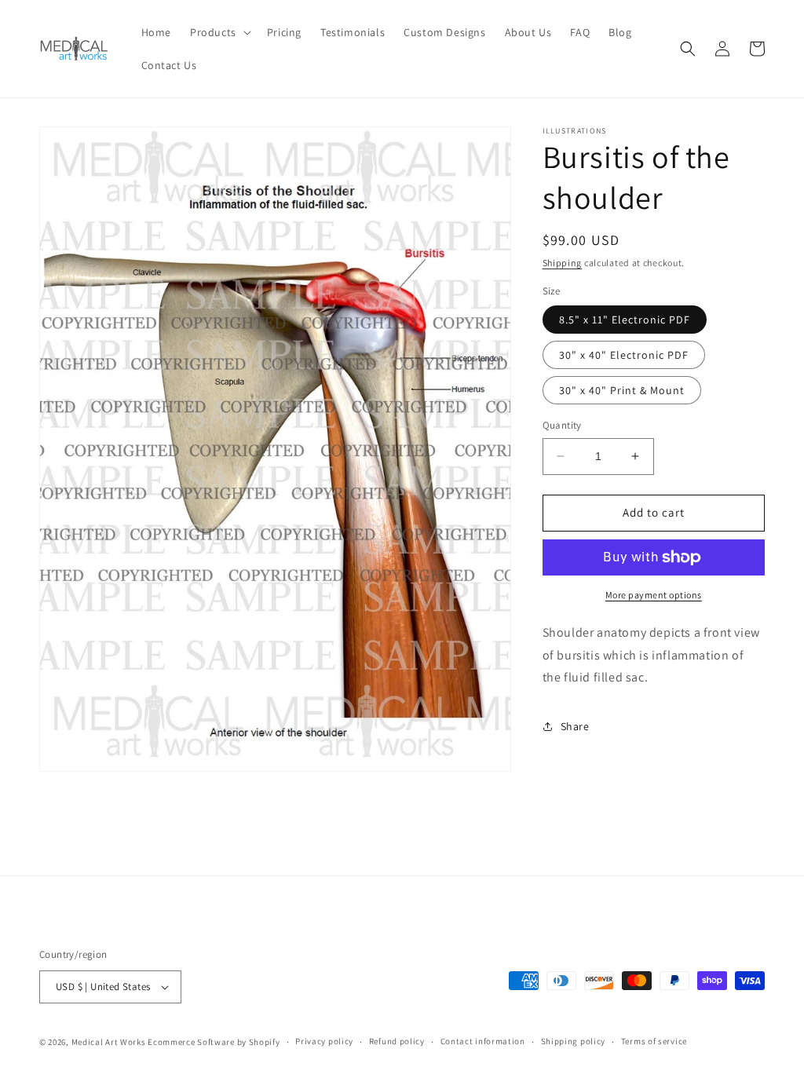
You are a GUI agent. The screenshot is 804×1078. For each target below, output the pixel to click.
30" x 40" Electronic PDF (624, 355)
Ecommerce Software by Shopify (214, 1041)
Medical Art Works (108, 1041)
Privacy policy (324, 1041)
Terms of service (654, 1041)
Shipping (563, 263)
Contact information (482, 1041)
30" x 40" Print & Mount (622, 390)
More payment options (653, 595)
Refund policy (397, 1041)
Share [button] (575, 726)
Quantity (562, 425)
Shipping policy (573, 1041)
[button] (219, 32)
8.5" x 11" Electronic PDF (624, 319)
